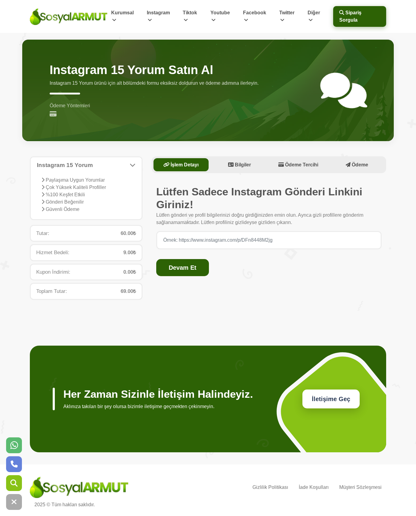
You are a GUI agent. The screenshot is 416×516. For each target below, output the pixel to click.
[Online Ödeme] (55, 114)
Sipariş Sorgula (350, 16)
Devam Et (182, 267)
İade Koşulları (314, 487)
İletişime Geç (331, 399)
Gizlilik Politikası (270, 487)
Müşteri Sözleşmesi (360, 487)
